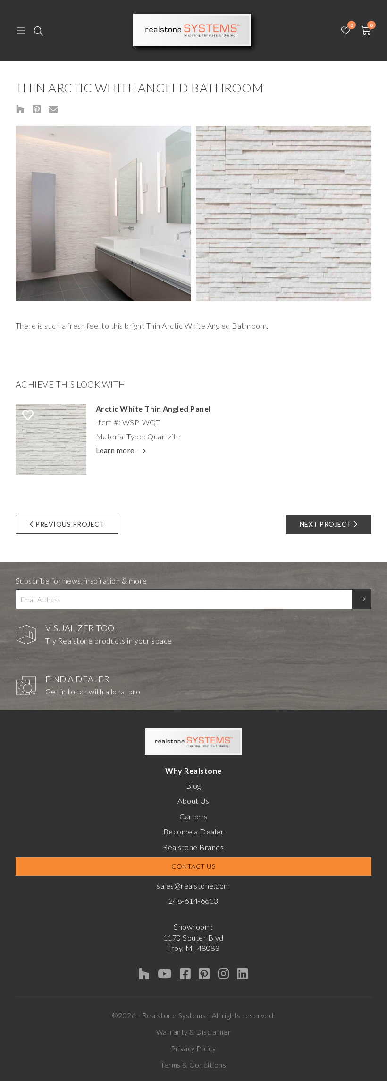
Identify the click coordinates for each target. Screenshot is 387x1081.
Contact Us (193, 866)
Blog (193, 785)
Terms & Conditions (193, 1065)
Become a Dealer (193, 831)
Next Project (326, 524)
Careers (193, 816)
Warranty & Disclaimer (193, 1032)
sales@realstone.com (193, 885)
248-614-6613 (193, 900)
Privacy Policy (193, 1048)
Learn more (115, 450)
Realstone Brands (193, 846)
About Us (193, 800)
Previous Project (69, 524)
